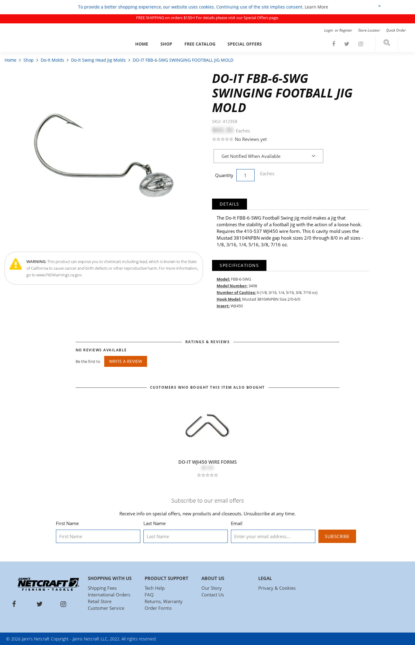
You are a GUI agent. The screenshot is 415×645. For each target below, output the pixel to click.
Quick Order (396, 30)
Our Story (211, 588)
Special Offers (245, 44)
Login (329, 30)
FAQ (149, 595)
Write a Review (125, 361)
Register (345, 30)
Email (236, 523)
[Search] (386, 44)
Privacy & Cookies (277, 588)
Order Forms (158, 608)
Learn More (316, 7)
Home (141, 44)
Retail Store (99, 601)
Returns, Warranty (164, 601)
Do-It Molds (52, 60)
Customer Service (106, 608)
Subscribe (337, 536)
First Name (67, 523)
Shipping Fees (102, 588)
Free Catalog (199, 44)
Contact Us (212, 595)
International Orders (109, 595)
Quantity (224, 175)
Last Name (154, 523)
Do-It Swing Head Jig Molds (98, 60)
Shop (166, 44)
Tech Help (155, 588)
